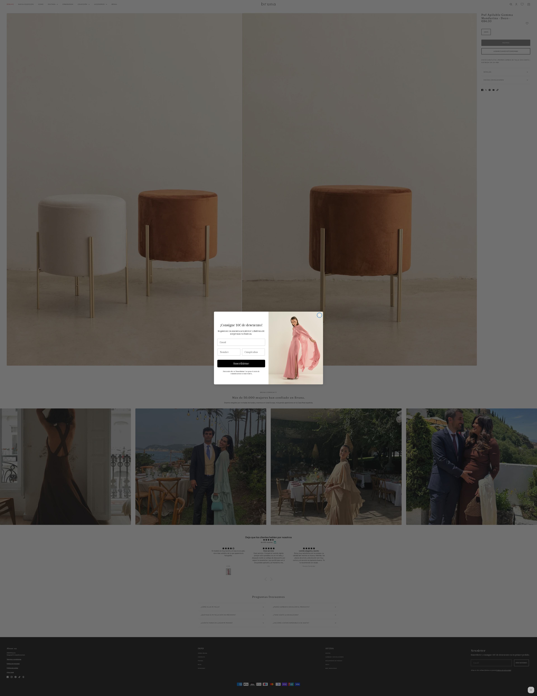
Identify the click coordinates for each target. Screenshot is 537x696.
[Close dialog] (319, 315)
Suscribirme (241, 363)
